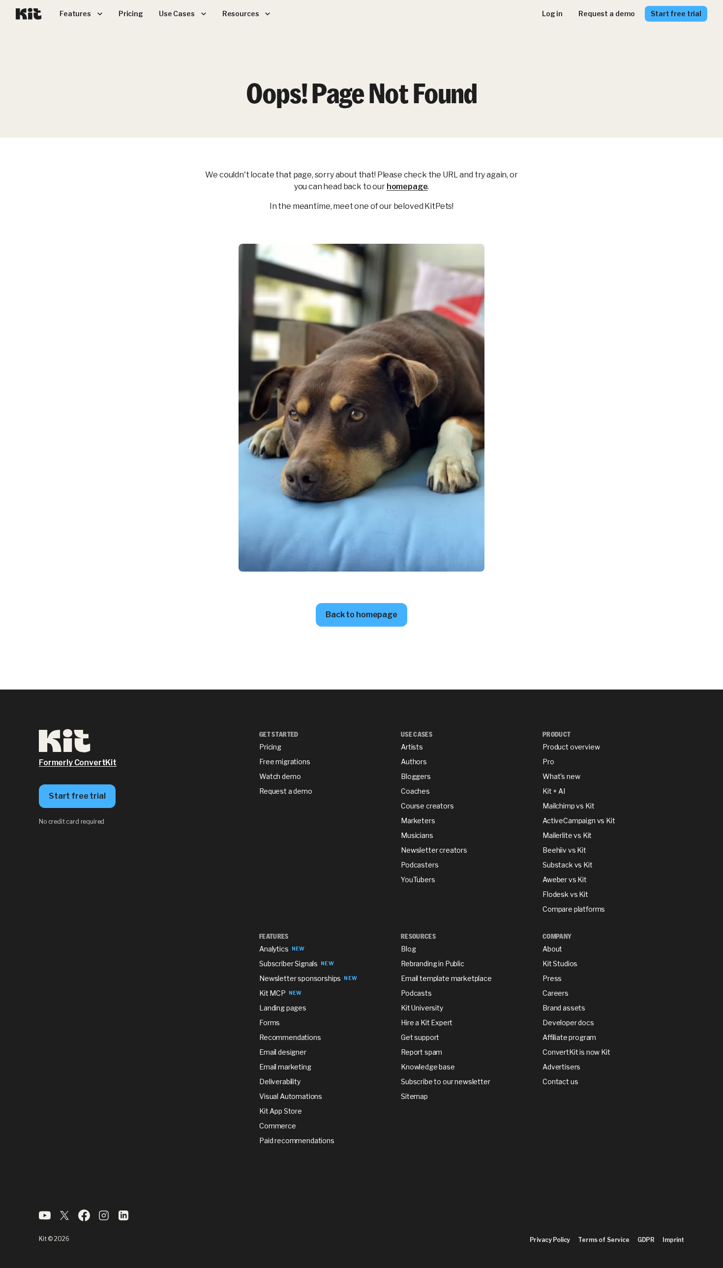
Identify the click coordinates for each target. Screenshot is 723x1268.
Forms (269, 1022)
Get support (420, 1037)
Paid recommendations (296, 1140)
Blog (408, 949)
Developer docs (568, 1022)
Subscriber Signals (288, 963)
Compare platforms (573, 909)
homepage (407, 186)
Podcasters (419, 865)
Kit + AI (553, 791)
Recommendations (290, 1037)
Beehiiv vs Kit (564, 850)
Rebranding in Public (432, 963)
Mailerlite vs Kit (567, 835)
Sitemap (414, 1096)
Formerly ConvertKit (78, 762)
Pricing (270, 747)
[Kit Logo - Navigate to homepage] (29, 14)
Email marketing (285, 1067)
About (552, 949)
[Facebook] (84, 1218)
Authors (414, 761)
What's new (561, 776)
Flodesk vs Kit (565, 894)
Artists (412, 747)
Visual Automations (290, 1096)
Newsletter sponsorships (300, 978)
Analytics (274, 949)
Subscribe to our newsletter (445, 1081)
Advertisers (561, 1067)
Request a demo (285, 791)
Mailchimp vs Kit (568, 806)
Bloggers (416, 776)
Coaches (415, 791)
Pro (548, 761)
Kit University (422, 1008)
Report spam (421, 1052)
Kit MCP (272, 993)
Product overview (571, 747)
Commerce (277, 1126)
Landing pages (282, 1008)
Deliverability (280, 1081)
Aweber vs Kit (564, 879)
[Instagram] (104, 1218)
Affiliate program (569, 1037)
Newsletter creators (434, 850)
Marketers (418, 820)
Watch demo (280, 776)
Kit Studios (559, 963)
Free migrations (284, 761)
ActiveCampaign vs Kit (578, 820)
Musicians (417, 835)
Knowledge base (428, 1067)
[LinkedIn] (123, 1218)
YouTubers (418, 879)
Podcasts (416, 993)
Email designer (282, 1052)
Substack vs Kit (567, 865)
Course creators (427, 806)
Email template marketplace (446, 978)
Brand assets (563, 1008)
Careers (555, 993)
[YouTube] (45, 1218)
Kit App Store (280, 1111)
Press (552, 978)
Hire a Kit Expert (426, 1022)
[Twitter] (64, 1218)
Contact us (560, 1081)
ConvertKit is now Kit (576, 1052)
